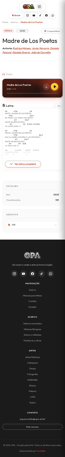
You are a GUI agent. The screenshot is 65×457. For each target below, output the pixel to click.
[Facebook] (46, 15)
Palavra (32, 391)
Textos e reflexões (32, 335)
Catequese (32, 362)
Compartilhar (53, 31)
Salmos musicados (32, 323)
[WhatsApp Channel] (50, 273)
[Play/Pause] (54, 86)
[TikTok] (40, 15)
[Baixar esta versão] (46, 86)
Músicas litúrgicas (32, 329)
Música (32, 385)
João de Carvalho (41, 52)
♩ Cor (58, 105)
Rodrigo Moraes (22, 48)
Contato (32, 301)
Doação (32, 307)
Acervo (14, 22)
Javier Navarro (40, 48)
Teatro (32, 402)
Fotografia (32, 374)
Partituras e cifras (32, 340)
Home (5, 22)
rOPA (32, 397)
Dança (32, 368)
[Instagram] (27, 15)
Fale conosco (32, 427)
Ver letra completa (25, 164)
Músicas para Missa (32, 295)
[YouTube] (34, 15)
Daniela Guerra (21, 52)
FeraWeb (41, 451)
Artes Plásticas (32, 357)
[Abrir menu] (39, 7)
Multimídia (32, 379)
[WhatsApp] (52, 15)
